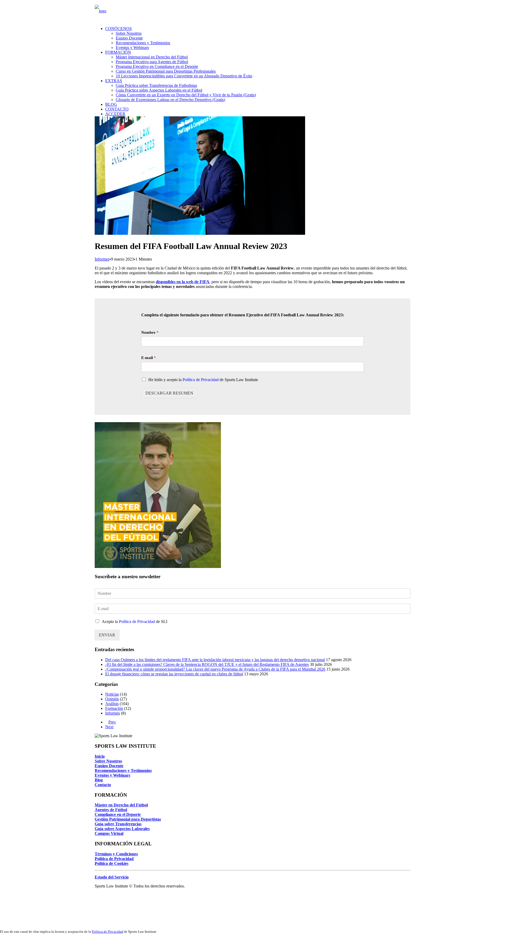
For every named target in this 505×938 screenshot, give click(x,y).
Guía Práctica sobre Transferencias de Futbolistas (156, 85)
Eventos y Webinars (132, 47)
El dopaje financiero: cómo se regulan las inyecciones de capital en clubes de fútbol (174, 674)
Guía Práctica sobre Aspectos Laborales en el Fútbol (159, 90)
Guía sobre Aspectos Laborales (122, 828)
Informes (102, 259)
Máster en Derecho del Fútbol (121, 805)
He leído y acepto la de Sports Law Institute (203, 379)
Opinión (112, 699)
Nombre (150, 332)
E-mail (148, 358)
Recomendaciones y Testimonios (143, 43)
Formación (114, 708)
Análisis (112, 703)
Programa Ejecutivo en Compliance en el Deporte (157, 66)
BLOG (111, 104)
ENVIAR (107, 635)
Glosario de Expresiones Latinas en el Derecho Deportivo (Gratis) (170, 99)
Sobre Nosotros (129, 33)
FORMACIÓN (118, 52)
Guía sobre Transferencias (118, 824)
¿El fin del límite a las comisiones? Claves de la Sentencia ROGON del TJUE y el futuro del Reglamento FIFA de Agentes (207, 664)
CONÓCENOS (118, 28)
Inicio (100, 756)
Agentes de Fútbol (111, 809)
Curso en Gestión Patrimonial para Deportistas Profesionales (166, 71)
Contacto (103, 784)
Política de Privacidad (201, 379)
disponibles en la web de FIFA (182, 282)
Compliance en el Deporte (118, 814)
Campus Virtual (109, 833)
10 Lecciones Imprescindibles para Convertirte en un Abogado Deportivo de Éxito (184, 76)
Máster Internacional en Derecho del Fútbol (152, 57)
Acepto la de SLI (134, 621)
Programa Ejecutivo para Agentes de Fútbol (152, 61)
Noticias (112, 694)
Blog (99, 780)
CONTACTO (117, 109)
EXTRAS (113, 80)
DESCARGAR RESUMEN (169, 393)
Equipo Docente (129, 38)
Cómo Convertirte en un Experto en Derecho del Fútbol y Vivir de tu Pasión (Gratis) (186, 95)
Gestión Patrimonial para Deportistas (128, 819)
